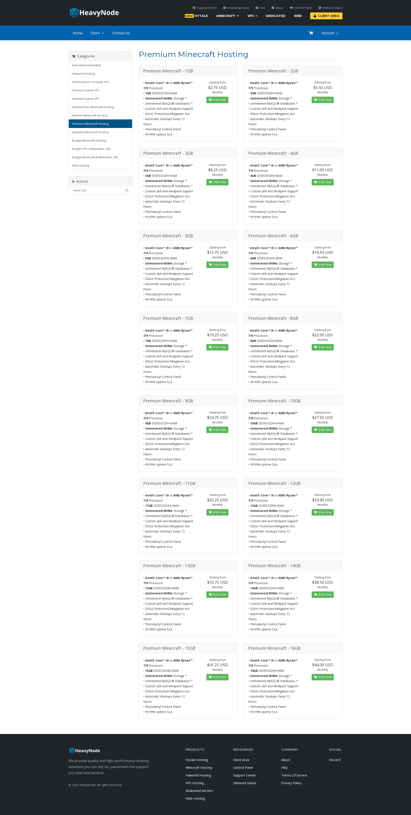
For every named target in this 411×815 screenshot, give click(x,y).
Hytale (197, 16)
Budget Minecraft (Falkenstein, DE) (95, 157)
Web (298, 16)
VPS (250, 16)
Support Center (207, 7)
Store (96, 33)
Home (77, 33)
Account (329, 33)
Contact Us (121, 33)
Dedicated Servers (199, 790)
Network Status (332, 7)
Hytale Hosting (197, 760)
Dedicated (275, 16)
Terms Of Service (294, 775)
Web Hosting (80, 165)
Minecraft (225, 16)
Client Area (328, 16)
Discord (334, 760)
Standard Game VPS (85, 99)
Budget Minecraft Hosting (89, 140)
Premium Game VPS (86, 90)
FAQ (262, 7)
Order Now (219, 100)
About (279, 7)
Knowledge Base (238, 7)
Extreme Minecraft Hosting (89, 115)
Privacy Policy (291, 783)
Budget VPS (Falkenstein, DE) (91, 149)
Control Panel (303, 7)
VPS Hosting (195, 783)
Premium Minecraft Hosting (90, 124)
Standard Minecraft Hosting (90, 132)
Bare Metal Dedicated (86, 65)
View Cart (79, 190)
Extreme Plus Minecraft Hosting (93, 107)
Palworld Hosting (83, 73)
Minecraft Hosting (199, 767)
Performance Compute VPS (90, 82)
